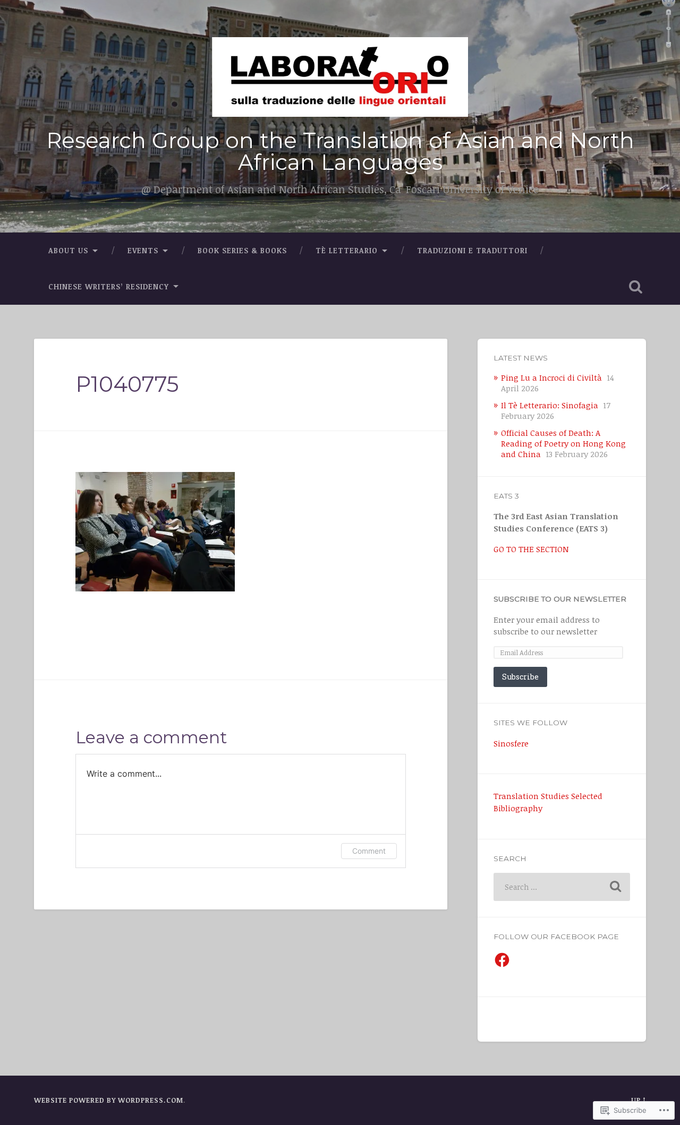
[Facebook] (502, 959)
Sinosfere (511, 743)
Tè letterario (347, 250)
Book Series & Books (242, 250)
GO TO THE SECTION (531, 549)
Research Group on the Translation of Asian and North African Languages (340, 151)
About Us (68, 250)
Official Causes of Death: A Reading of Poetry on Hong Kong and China (563, 443)
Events (143, 250)
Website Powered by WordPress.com (108, 1100)
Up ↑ (638, 1100)
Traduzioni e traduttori (472, 250)
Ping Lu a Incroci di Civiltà (551, 377)
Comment (369, 850)
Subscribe (520, 677)
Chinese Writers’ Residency (108, 286)
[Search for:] (562, 887)
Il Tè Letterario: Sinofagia (549, 405)
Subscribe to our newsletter (560, 599)
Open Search (635, 287)
